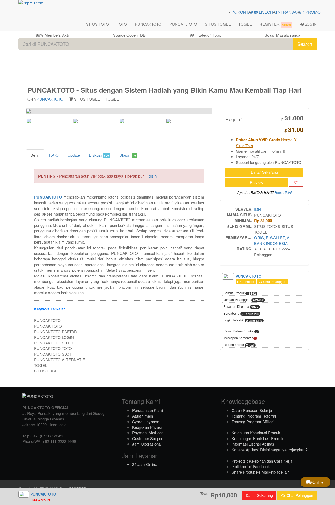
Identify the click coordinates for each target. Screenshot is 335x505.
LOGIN (310, 24)
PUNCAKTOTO (148, 24)
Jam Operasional (146, 444)
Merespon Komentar (240, 338)
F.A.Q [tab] (54, 155)
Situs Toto (244, 145)
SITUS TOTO (97, 24)
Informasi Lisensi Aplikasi (253, 444)
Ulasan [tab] (127, 155)
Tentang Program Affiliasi (253, 421)
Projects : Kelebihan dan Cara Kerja (262, 461)
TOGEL (245, 24)
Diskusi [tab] (99, 155)
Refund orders (239, 345)
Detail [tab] (35, 155)
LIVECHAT (268, 12)
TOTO (122, 24)
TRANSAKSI (291, 12)
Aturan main (142, 416)
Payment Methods (148, 432)
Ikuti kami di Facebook (251, 466)
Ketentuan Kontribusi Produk (256, 432)
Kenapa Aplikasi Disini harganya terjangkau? (270, 449)
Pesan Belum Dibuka (241, 331)
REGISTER (275, 24)
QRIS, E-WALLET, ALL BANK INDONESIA (274, 240)
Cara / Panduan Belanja (252, 410)
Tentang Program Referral (254, 416)
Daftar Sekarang (264, 172)
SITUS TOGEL (218, 24)
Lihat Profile (245, 281)
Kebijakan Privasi (147, 427)
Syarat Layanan (145, 421)
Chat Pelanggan (274, 281)
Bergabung (241, 313)
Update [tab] (74, 155)
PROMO (312, 12)
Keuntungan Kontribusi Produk (257, 438)
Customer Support (148, 438)
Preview (256, 182)
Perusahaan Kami (147, 410)
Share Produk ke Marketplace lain (260, 472)
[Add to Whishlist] (296, 182)
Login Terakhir (243, 320)
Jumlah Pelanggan (244, 300)
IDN (257, 209)
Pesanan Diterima (241, 306)
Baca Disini (283, 192)
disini (153, 176)
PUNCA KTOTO (183, 24)
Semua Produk (240, 293)
